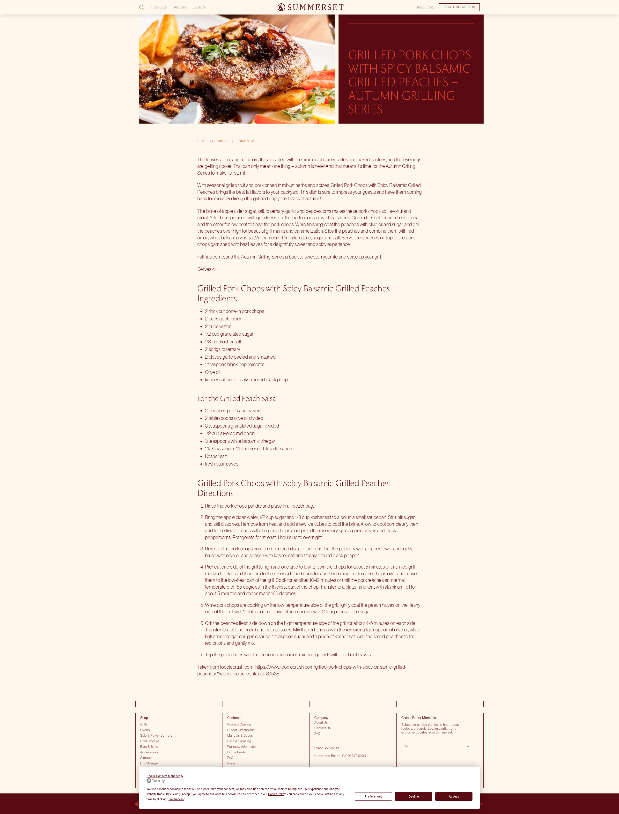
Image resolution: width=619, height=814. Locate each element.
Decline (414, 796)
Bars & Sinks (149, 746)
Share (244, 141)
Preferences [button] (176, 799)
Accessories (149, 752)
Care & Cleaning (239, 741)
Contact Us (322, 728)
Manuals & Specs (240, 735)
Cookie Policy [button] (276, 794)
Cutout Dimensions (241, 730)
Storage (146, 758)
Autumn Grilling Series (262, 257)
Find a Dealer (237, 752)
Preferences (373, 796)
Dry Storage (149, 763)
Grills (143, 724)
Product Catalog (239, 724)
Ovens (145, 730)
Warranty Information (242, 746)
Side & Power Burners (156, 735)
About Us (321, 722)
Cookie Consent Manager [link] (163, 776)
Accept (454, 796)
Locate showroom (37, 10)
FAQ (230, 758)
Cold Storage (149, 741)
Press (231, 763)
